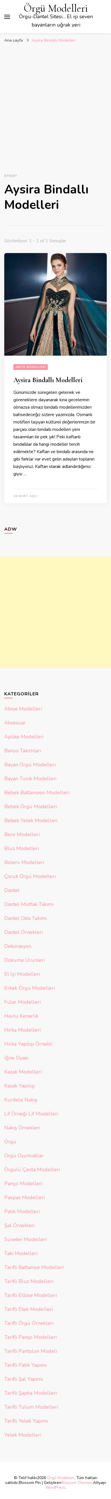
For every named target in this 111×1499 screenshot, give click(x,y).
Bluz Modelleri (21, 848)
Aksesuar (15, 722)
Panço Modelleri (23, 1183)
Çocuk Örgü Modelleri (30, 876)
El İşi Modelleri (22, 974)
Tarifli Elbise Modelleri (30, 1295)
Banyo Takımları (22, 750)
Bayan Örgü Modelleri (30, 764)
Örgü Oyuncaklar (24, 1155)
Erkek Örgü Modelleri (29, 988)
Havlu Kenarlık (21, 1016)
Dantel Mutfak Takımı (29, 904)
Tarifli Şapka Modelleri (30, 1393)
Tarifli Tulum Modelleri (31, 1407)
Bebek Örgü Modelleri (30, 806)
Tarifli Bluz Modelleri (28, 1281)
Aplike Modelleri (24, 736)
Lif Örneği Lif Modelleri (31, 1113)
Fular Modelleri (22, 1002)
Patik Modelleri (22, 1211)
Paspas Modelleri (24, 1197)
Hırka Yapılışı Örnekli (28, 1043)
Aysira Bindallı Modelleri (48, 380)
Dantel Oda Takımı (25, 918)
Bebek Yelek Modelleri (30, 820)
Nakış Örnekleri (22, 1127)
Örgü (10, 1141)
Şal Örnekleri (19, 1225)
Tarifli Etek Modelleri (28, 1309)
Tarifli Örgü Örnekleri (29, 1323)
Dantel (12, 890)
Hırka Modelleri (22, 1030)
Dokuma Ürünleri (24, 960)
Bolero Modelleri (24, 862)
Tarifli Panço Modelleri (30, 1337)
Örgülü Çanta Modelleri (32, 1169)
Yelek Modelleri (22, 1434)
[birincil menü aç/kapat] (7, 17)
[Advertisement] (55, 104)
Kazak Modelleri (23, 1071)
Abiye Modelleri (30, 367)
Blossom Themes (76, 1482)
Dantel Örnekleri (23, 932)
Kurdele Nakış (20, 1099)
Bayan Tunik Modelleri (30, 778)
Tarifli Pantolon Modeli (30, 1351)
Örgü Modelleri (56, 8)
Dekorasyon (17, 946)
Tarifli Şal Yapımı (23, 1379)
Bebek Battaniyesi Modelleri (36, 792)
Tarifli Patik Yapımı (25, 1365)
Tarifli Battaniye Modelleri (34, 1267)
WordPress (55, 1487)
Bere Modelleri (22, 834)
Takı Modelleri (21, 1253)
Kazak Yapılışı (19, 1085)
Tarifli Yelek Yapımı (26, 1420)
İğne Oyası (16, 1057)
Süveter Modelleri (25, 1239)
